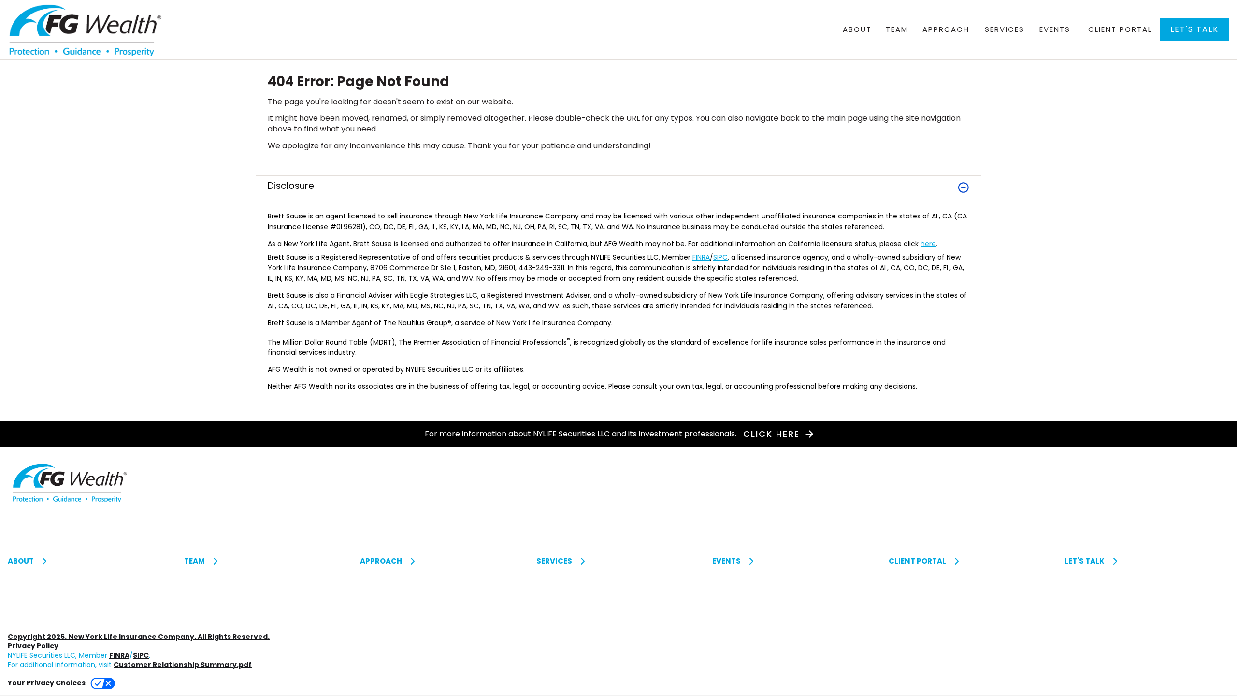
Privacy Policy (33, 646)
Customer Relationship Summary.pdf (183, 664)
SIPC (720, 257)
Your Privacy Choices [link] (47, 683)
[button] (1194, 29)
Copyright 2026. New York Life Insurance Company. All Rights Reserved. (139, 636)
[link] (618, 193)
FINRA (701, 257)
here (928, 243)
